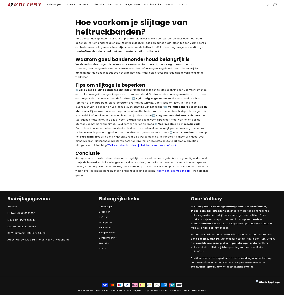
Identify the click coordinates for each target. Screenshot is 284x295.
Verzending (175, 290)
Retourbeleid (117, 290)
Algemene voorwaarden (156, 290)
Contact (103, 248)
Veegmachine (107, 232)
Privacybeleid (102, 290)
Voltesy (89, 290)
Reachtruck (105, 227)
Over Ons (104, 243)
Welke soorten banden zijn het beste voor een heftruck (141, 145)
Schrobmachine (108, 237)
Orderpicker (105, 222)
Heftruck (104, 217)
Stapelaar (104, 211)
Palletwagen (106, 206)
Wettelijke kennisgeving (195, 290)
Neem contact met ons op (173, 171)
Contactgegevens (134, 290)
